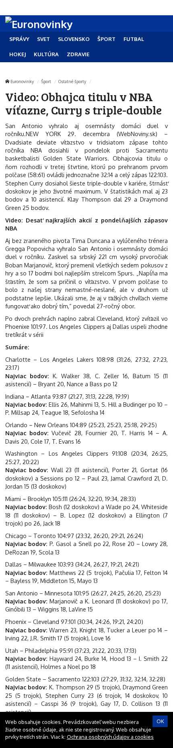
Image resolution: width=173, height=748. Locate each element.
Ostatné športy (72, 81)
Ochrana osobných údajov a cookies (110, 737)
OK (160, 721)
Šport (46, 81)
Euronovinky (22, 81)
